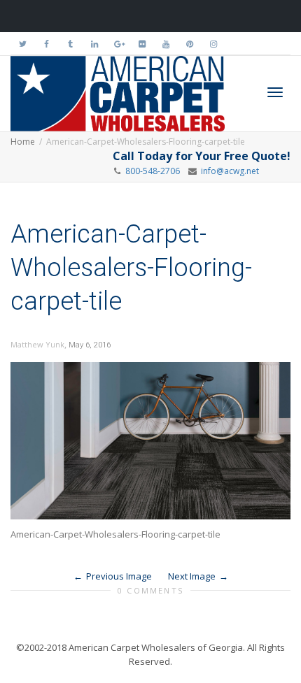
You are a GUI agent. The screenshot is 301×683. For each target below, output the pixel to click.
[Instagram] (213, 43)
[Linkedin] (94, 43)
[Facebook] (46, 43)
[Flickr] (141, 43)
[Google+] (118, 43)
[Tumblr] (70, 43)
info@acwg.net (228, 171)
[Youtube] (165, 43)
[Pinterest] (189, 43)
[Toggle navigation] (275, 92)
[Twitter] (22, 43)
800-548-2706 (152, 171)
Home (22, 142)
